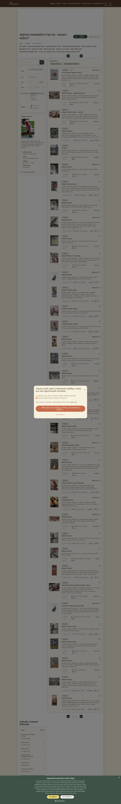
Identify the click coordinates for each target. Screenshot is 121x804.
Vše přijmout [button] (53, 797)
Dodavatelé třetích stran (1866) (62, 786)
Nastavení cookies (54, 793)
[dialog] (60, 790)
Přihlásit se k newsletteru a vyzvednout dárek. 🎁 (60, 408)
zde (76, 402)
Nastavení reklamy (65, 791)
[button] (60, 801)
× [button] (119, 777)
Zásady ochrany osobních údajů (68, 793)
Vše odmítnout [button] (67, 797)
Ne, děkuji (60, 414)
